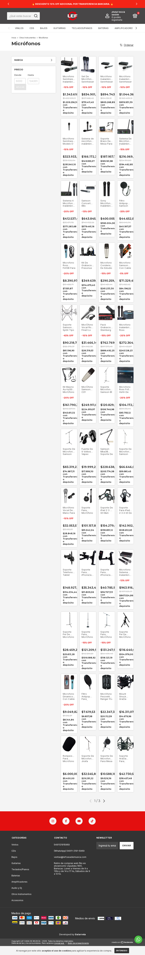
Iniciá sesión (118, 13)
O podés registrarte (117, 18)
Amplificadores (124, 28)
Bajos (43, 28)
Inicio (13, 38)
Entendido (121, 951)
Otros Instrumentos (27, 38)
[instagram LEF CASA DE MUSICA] (52, 821)
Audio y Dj (16, 888)
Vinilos (19, 28)
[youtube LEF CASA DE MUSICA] (79, 821)
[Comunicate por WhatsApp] (138, 940)
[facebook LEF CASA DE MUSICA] (65, 821)
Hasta (31, 75)
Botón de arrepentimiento (78, 943)
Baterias (103, 28)
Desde (17, 75)
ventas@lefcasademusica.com (70, 857)
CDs (32, 28)
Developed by (72, 934)
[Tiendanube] (122, 942)
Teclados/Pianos (82, 28)
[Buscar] (36, 16)
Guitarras (59, 28)
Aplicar (20, 87)
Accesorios (17, 900)
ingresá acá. (59, 943)
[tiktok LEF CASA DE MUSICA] (92, 821)
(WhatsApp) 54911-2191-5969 (69, 850)
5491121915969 (62, 844)
